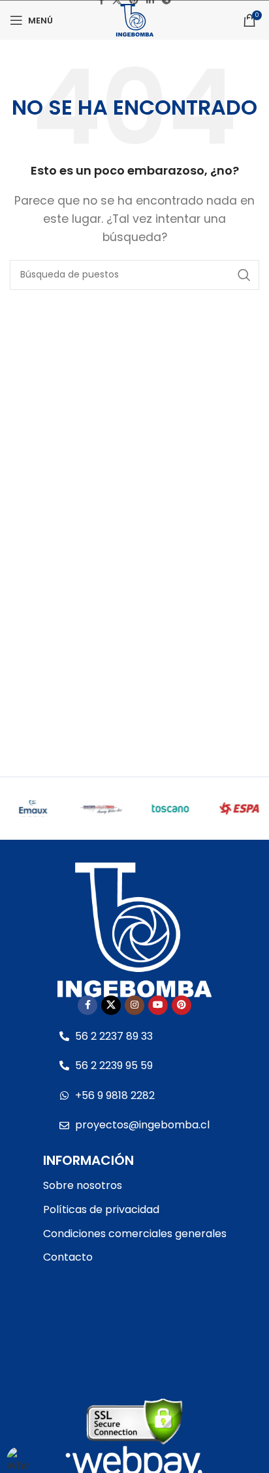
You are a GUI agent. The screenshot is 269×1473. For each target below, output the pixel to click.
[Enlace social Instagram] (134, 1005)
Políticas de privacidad (101, 1209)
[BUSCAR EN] (244, 275)
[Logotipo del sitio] (134, 19)
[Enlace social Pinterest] (181, 1005)
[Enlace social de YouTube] (158, 1005)
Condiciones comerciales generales (135, 1233)
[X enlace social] (111, 1005)
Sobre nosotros (82, 1185)
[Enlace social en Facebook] (87, 1005)
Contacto (68, 1257)
